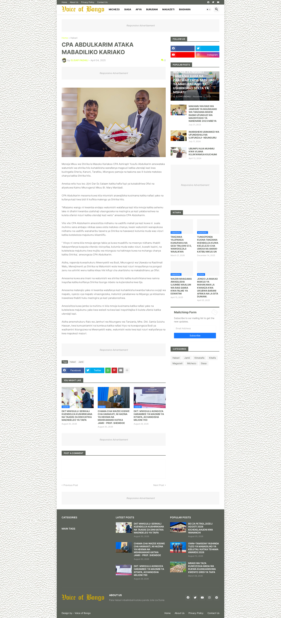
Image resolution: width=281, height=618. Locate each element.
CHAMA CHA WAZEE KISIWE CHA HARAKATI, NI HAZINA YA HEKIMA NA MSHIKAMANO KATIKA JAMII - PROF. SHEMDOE (114, 417)
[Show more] (127, 370)
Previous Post (70, 485)
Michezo (114, 9)
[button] (208, 9)
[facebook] (208, 2)
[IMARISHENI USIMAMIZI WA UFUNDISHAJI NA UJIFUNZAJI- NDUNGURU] (179, 135)
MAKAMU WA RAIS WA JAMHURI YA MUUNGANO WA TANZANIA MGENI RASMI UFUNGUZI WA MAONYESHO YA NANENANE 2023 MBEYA (203, 113)
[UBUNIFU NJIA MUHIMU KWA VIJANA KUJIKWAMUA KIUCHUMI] (179, 152)
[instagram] (209, 597)
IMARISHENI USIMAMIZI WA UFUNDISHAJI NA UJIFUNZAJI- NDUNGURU (204, 134)
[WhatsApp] (108, 370)
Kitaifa (212, 357)
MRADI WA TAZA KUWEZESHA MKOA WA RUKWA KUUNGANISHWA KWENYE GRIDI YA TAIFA (202, 567)
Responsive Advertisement (140, 25)
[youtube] (218, 2)
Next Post (158, 485)
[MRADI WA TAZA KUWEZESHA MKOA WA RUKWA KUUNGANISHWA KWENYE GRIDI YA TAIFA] (178, 567)
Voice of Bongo (83, 613)
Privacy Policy (87, 2)
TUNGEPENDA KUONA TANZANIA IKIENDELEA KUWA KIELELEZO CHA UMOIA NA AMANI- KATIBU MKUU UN (207, 244)
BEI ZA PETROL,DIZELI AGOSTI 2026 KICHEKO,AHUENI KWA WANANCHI (200, 528)
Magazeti (168, 9)
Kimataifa (199, 357)
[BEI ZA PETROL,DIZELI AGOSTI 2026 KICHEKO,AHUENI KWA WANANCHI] (178, 527)
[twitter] (213, 2)
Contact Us (102, 2)
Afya (139, 9)
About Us (74, 2)
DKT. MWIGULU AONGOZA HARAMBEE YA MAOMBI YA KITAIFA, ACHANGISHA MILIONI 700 (149, 415)
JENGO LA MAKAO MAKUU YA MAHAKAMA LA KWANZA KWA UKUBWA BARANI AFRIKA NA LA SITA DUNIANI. (207, 287)
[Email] (120, 370)
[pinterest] (216, 597)
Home (64, 2)
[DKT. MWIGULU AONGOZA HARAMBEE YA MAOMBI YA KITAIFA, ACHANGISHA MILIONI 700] (124, 570)
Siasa (127, 9)
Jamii (81, 362)
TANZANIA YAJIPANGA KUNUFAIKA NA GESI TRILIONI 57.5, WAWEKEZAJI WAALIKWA (181, 244)
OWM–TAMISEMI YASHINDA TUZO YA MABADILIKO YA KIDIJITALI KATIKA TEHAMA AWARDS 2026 (203, 548)
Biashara (185, 9)
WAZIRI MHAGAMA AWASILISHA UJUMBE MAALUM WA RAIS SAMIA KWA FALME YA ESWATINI (181, 286)
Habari (73, 38)
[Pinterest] (114, 370)
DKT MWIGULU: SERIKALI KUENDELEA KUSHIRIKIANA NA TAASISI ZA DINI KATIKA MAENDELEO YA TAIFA (77, 415)
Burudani (152, 9)
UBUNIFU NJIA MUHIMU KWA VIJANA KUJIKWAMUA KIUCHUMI (203, 151)
